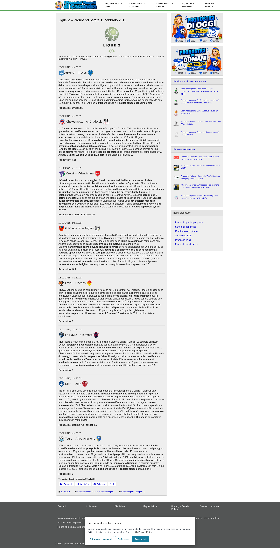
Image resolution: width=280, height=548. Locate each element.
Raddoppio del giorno (186, 231)
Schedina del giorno (185, 227)
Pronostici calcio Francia (87, 492)
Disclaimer (120, 506)
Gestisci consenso (209, 506)
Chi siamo (91, 506)
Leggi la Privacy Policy (142, 532)
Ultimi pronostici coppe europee (189, 81)
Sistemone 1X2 (183, 235)
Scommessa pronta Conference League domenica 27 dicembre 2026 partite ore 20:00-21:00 (199, 91)
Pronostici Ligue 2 (106, 492)
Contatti (62, 506)
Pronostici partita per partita (133, 492)
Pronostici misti (183, 240)
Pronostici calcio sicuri (186, 244)
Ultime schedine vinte (184, 149)
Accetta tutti (141, 539)
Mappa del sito (150, 506)
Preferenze (123, 539)
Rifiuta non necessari (101, 539)
